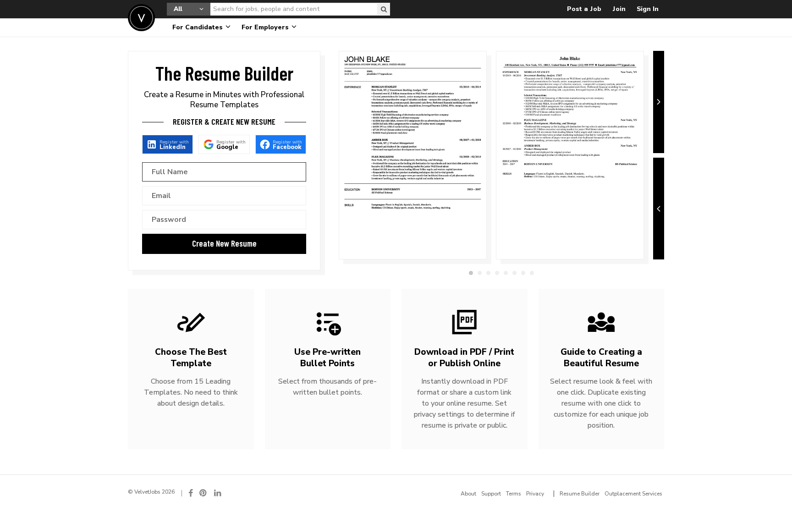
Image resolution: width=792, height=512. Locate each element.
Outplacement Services (633, 493)
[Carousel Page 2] (480, 273)
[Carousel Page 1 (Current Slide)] (471, 273)
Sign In (648, 9)
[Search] (383, 9)
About (468, 493)
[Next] (658, 102)
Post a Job (584, 9)
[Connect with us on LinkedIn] (218, 493)
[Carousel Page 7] (523, 273)
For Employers (266, 27)
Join (619, 9)
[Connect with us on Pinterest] (203, 493)
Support (491, 493)
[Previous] (658, 209)
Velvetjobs (141, 17)
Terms (513, 493)
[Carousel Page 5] (506, 273)
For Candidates (198, 27)
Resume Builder (580, 493)
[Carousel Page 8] (532, 273)
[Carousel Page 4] (497, 273)
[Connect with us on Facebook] (190, 493)
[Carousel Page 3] (488, 273)
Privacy (535, 493)
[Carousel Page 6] (514, 273)
